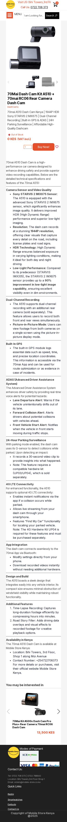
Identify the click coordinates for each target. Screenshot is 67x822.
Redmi (11, 794)
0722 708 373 (39, 7)
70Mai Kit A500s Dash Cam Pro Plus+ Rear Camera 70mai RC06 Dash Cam (32, 724)
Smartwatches (15, 799)
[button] (53, 47)
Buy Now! (43, 147)
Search (50, 15)
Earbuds (12, 804)
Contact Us (13, 809)
